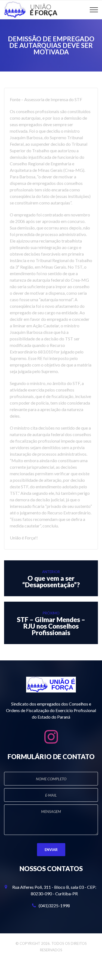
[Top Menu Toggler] (94, 10)
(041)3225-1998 (54, 905)
